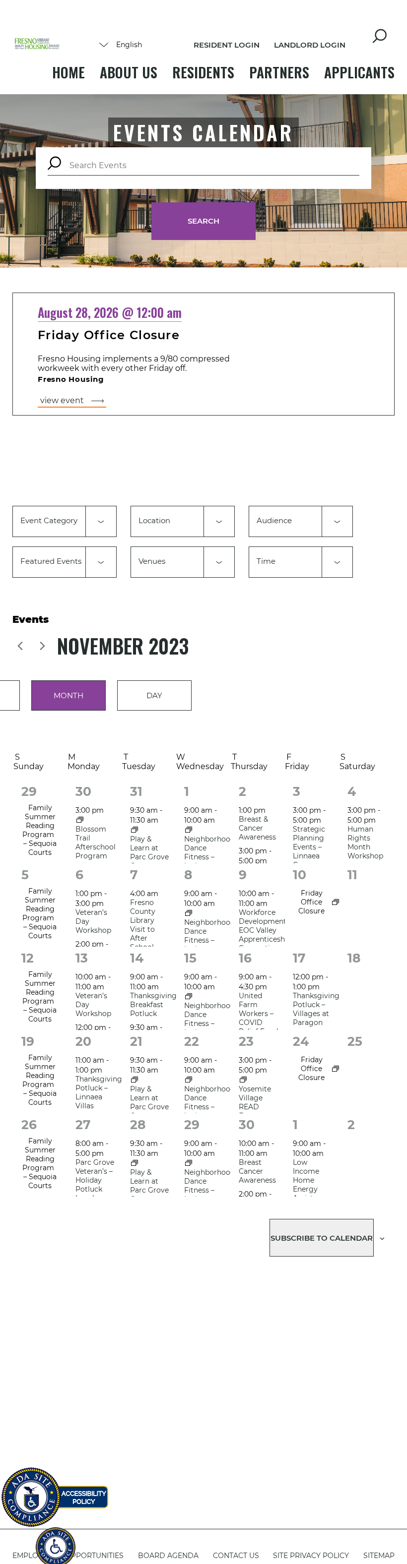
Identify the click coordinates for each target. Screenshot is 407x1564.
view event (62, 400)
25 (354, 1041)
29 (29, 791)
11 (352, 874)
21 (136, 1041)
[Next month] (42, 645)
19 (27, 1041)
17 (299, 958)
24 (301, 1041)
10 (299, 874)
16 (245, 958)
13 (81, 958)
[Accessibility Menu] (55, 1542)
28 (138, 1124)
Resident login (227, 45)
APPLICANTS (359, 72)
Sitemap (379, 1555)
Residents (203, 72)
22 (191, 1041)
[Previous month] (19, 645)
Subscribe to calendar (322, 1238)
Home (68, 72)
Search (203, 221)
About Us (128, 72)
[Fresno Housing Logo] (37, 45)
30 (83, 791)
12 (27, 958)
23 (246, 1041)
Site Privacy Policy (311, 1555)
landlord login (309, 45)
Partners (279, 72)
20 (83, 1041)
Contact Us (236, 1555)
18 (354, 958)
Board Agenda (168, 1555)
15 (190, 958)
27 (83, 1124)
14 (136, 958)
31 (136, 791)
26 (29, 1124)
